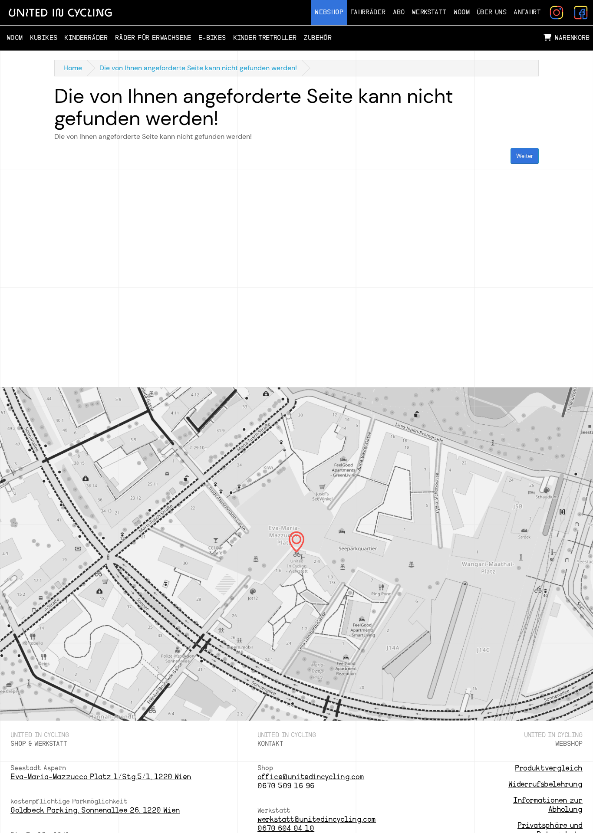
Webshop (329, 12)
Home (72, 67)
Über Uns (492, 12)
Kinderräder (86, 38)
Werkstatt (429, 12)
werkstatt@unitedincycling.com (316, 819)
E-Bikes (212, 38)
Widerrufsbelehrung (545, 784)
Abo (399, 12)
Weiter (524, 156)
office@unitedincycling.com (310, 777)
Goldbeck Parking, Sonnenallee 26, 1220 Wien (95, 810)
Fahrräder (368, 12)
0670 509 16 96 (286, 786)
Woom (462, 12)
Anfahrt (527, 12)
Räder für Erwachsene (153, 38)
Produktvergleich (549, 768)
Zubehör (317, 38)
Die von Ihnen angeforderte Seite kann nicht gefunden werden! (198, 67)
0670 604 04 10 (285, 828)
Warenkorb (572, 38)
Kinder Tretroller (265, 38)
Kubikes (44, 38)
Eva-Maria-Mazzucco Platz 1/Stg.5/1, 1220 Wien (100, 777)
